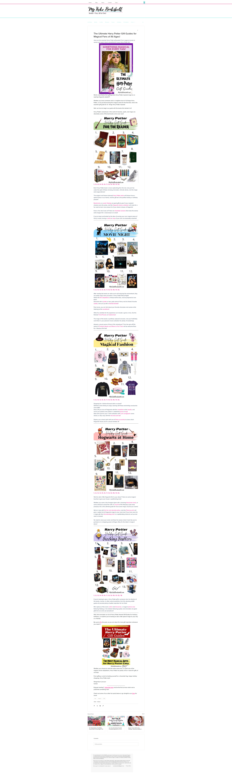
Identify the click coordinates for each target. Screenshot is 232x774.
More (132, 22)
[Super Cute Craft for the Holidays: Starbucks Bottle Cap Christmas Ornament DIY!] (135, 721)
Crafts (101, 22)
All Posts (90, 22)
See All (143, 713)
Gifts (104, 698)
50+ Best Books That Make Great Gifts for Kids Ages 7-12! (96, 728)
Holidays (119, 22)
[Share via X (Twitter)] (97, 705)
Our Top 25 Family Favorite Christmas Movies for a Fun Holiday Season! (115, 728)
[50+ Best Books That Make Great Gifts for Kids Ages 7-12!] (96, 721)
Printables (126, 22)
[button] (142, 22)
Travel (112, 22)
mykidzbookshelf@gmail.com (118, 766)
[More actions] (137, 30)
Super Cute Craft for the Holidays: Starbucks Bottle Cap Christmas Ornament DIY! (135, 728)
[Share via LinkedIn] (100, 705)
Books (95, 22)
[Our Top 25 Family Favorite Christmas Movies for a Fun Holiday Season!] (116, 721)
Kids (95, 698)
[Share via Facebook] (94, 705)
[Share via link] (103, 705)
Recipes (107, 22)
